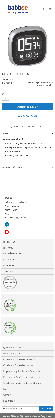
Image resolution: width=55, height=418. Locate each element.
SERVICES (8, 271)
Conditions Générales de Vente (19, 359)
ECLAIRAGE (8, 259)
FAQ (5, 388)
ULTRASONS (9, 265)
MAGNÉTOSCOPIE (12, 253)
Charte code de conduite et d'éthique (22, 382)
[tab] (27, 134)
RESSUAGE (8, 247)
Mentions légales (11, 353)
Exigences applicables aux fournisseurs (23, 371)
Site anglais (9, 400)
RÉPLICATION (9, 241)
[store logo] (18, 9)
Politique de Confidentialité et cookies (22, 377)
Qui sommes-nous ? (13, 347)
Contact (7, 394)
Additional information (12, 167)
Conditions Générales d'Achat (18, 365)
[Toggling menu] (3, 9)
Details (5, 133)
